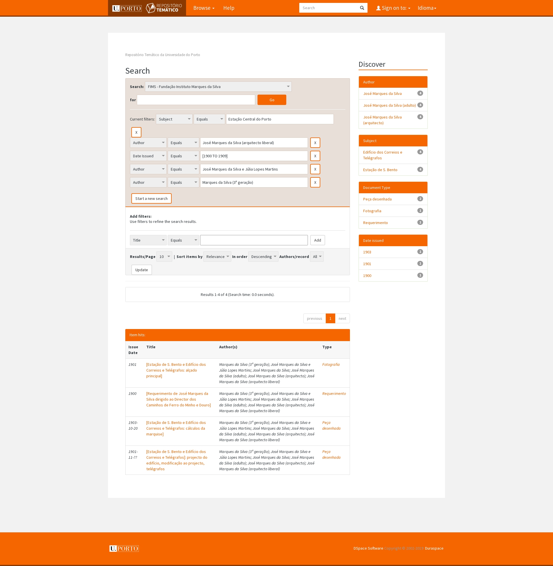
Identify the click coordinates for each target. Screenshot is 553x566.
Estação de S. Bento (380, 169)
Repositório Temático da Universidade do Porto (162, 54)
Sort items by (189, 256)
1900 (367, 275)
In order (239, 256)
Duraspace (434, 548)
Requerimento (334, 393)
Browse (202, 7)
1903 (367, 252)
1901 (367, 263)
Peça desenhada (331, 425)
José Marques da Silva (382, 93)
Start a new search (151, 198)
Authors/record (294, 256)
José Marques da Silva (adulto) (389, 105)
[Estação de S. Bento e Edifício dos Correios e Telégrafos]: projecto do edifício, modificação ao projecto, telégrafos (176, 460)
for (133, 99)
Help (228, 7)
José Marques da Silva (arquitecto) (382, 119)
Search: (137, 86)
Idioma (425, 7)
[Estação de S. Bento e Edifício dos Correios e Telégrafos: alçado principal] (176, 370)
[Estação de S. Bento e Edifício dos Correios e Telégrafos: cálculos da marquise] (176, 428)
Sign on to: (394, 7)
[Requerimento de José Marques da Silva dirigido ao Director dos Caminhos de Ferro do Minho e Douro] (178, 399)
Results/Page (143, 256)
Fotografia (331, 364)
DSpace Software (368, 548)
